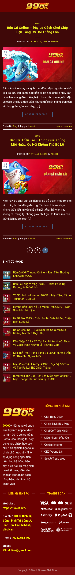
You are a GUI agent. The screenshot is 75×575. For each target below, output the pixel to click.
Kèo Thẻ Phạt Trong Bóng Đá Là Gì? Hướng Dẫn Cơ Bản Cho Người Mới (42, 354)
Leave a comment (63, 126)
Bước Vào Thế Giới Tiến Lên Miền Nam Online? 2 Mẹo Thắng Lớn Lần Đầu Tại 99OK (42, 377)
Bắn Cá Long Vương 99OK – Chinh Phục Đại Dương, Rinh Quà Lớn (39, 285)
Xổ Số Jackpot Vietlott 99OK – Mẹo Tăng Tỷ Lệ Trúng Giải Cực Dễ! (42, 297)
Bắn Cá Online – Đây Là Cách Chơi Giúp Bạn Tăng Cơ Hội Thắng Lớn (37, 30)
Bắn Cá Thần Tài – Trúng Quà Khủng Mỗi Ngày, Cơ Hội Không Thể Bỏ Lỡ (37, 142)
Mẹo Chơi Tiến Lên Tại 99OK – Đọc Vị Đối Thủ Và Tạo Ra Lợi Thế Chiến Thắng (41, 366)
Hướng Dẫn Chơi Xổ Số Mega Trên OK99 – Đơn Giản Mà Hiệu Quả (41, 308)
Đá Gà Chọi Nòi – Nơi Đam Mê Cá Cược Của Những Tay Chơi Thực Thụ (39, 331)
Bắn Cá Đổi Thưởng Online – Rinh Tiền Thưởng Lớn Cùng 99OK (41, 274)
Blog (37, 24)
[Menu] (5, 6)
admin (54, 42)
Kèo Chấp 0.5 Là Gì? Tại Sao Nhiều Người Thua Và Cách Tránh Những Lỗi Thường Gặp (41, 343)
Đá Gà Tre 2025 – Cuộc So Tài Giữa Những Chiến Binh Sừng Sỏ (42, 320)
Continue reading (37, 114)
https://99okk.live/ (14, 508)
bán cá (31, 126)
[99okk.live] (37, 6)
